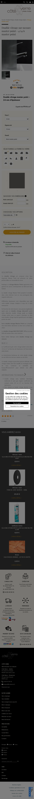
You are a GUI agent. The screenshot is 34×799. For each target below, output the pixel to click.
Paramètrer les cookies (17, 406)
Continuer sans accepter (23, 390)
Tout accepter (17, 403)
